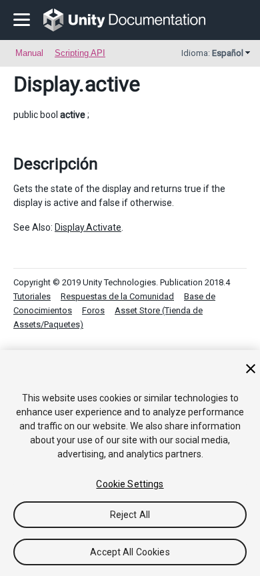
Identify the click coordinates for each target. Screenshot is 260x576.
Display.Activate (88, 227)
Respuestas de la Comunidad (117, 296)
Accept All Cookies (130, 552)
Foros (93, 310)
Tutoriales (32, 296)
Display (46, 84)
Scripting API (80, 53)
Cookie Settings (129, 484)
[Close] (251, 368)
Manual (29, 53)
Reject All (130, 514)
